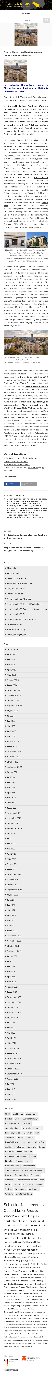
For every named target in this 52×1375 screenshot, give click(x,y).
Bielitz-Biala (9, 1277)
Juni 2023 (11, 844)
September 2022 (14, 890)
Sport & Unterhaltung (16, 629)
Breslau (8, 1119)
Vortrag (8, 1189)
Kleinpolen (26, 1290)
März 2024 (11, 798)
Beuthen (36, 1246)
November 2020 (14, 1002)
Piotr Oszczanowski (17, 1303)
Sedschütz (36, 1334)
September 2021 (14, 951)
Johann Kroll (23, 506)
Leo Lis (46, 1340)
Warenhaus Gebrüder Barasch (22, 1327)
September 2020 (14, 1012)
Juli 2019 (11, 1084)
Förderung (7, 1334)
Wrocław (9, 1194)
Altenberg (42, 1290)
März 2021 (11, 982)
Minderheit (32, 1249)
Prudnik (26, 1300)
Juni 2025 (11, 721)
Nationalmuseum (10, 1321)
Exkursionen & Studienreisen (19, 583)
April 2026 (11, 670)
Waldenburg (20, 1189)
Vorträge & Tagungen (16, 635)
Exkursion (28, 1133)
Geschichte (10, 1137)
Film (37, 1133)
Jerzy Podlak (29, 1303)
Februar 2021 (12, 987)
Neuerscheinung (12, 1253)
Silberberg (8, 1300)
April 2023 (11, 854)
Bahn (37, 1242)
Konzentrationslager (24, 1315)
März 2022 (11, 920)
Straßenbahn (42, 1312)
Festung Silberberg (26, 1287)
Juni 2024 (11, 782)
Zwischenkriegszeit (11, 1312)
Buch (17, 1119)
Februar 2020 (13, 1048)
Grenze (17, 1278)
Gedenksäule (40, 1340)
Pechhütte (7, 1340)
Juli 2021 (10, 961)
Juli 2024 (11, 777)
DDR (26, 1312)
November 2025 (14, 695)
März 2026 (11, 675)
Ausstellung (14, 499)
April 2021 (11, 977)
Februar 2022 (13, 926)
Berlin (44, 1264)
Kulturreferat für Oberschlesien (18, 1152)
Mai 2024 (11, 787)
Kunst (33, 1156)
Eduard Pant (14, 501)
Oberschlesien (26, 513)
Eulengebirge (27, 1293)
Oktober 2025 (13, 700)
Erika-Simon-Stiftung (34, 1281)
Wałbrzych (33, 1189)
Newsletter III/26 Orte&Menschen (22, 619)
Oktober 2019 (13, 1069)
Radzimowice (9, 1296)
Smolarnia (7, 1337)
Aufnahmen (21, 1337)
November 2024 (14, 757)
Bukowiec (34, 1290)
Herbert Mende (8, 1343)
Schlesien (38, 517)
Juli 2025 (11, 716)
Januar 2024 (12, 808)
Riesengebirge (21, 1175)
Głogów (7, 1303)
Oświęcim (13, 1315)
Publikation (28, 1242)
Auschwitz (14, 1287)
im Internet (33, 467)
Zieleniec (7, 1315)
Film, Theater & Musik (16, 589)
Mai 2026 (11, 665)
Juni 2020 (11, 1028)
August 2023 (12, 833)
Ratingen (19, 1246)
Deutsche (45, 1318)
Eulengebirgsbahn (17, 1330)
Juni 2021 (11, 966)
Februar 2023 (13, 864)
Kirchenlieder (30, 1337)
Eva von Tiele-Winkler (19, 504)
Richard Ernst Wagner (34, 1318)
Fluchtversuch (28, 1343)
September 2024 (14, 767)
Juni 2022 (11, 905)
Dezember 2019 (14, 1058)
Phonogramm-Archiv (29, 1340)
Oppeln (8, 1175)
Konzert (8, 1249)
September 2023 (14, 828)
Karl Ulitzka (29, 508)
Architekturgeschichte (33, 1253)
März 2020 (11, 1043)
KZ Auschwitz (8, 1324)
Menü (27, 13)
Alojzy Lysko (42, 1321)
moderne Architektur (40, 1306)
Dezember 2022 (14, 874)
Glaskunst (13, 1267)
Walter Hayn (12, 1346)
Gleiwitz (21, 1137)
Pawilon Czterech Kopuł (29, 1324)
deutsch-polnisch (12, 1128)
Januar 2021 (12, 992)
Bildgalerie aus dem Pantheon (17, 464)
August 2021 (12, 956)
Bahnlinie (7, 1306)
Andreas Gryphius (27, 1296)
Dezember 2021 (14, 936)
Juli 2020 (11, 1023)
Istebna (35, 1321)
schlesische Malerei (27, 1334)
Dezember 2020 (14, 997)
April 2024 (11, 793)
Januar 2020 (12, 1053)
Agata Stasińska (17, 1324)
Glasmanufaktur (38, 1293)
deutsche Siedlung (42, 1324)
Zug (29, 1271)
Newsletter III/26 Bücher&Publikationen (24, 604)
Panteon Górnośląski (19, 517)
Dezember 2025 (14, 690)
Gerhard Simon (8, 1327)
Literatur (9, 1161)
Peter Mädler (20, 1346)
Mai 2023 (11, 849)
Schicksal (8, 1284)
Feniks (38, 1327)
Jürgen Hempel (16, 1306)
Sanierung (35, 1175)
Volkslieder (44, 1300)
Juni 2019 (11, 1089)
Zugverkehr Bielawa (30, 1330)
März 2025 (11, 736)
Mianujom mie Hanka (19, 1309)
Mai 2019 (11, 1094)
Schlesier (16, 1284)
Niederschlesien (12, 1166)
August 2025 (13, 711)
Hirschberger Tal (25, 1274)
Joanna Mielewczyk (28, 1284)
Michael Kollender (18, 1343)
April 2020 (11, 1038)
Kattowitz (13, 510)
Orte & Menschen (14, 624)
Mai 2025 (11, 726)
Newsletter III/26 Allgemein (19, 599)
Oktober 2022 (13, 885)
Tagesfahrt (8, 1309)
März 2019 (11, 1099)
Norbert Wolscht (37, 1343)
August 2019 (12, 1079)
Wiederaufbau (16, 1290)
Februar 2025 (13, 741)
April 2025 (11, 731)
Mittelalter (20, 1281)
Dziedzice (37, 1337)
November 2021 (14, 941)
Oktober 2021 (13, 946)
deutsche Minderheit (34, 499)
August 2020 (13, 1018)
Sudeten (8, 1271)
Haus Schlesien (11, 1142)
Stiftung (21, 1312)
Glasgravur (38, 1303)
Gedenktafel (16, 1293)
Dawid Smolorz (20, 1271)
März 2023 (11, 859)
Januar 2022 (12, 931)
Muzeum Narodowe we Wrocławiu (21, 1257)
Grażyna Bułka (27, 1306)
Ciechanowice (21, 1318)
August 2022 (12, 895)
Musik (29, 1161)
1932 (42, 1315)
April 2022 (11, 915)
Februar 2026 (13, 680)
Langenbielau (8, 1330)
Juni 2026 (11, 659)
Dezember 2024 (14, 752)
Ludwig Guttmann (30, 510)
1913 (41, 1337)
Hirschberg (26, 1142)
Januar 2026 (12, 685)
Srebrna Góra (35, 1315)
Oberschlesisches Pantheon (23, 515)
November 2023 (14, 818)
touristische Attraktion (32, 1184)
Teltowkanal (28, 1346)
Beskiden (38, 1296)
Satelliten (9, 1246)
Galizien (29, 1321)
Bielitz (37, 1287)
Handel (33, 1327)
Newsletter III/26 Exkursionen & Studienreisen (27, 609)
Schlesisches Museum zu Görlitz (30, 1180)
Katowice (42, 508)
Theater (36, 1271)
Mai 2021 (11, 972)
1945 (7, 1114)
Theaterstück (34, 1300)
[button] (12, 484)
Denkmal (26, 1123)
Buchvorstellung (12, 1123)
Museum (19, 1161)
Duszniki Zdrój (10, 1281)
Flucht (28, 1246)
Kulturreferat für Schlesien (16, 1156)
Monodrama (12, 1318)
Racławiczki (14, 1337)
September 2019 (14, 1074)
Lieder (6, 1318)
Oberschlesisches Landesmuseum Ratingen (24, 1170)
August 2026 (13, 649)
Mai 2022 (11, 910)
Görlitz (31, 1137)
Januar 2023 (12, 869)
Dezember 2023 (14, 813)
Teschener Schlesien (29, 1267)
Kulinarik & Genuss (15, 594)
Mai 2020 (11, 1033)
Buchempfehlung (30, 1119)
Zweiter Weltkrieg (24, 1194)
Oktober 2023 (13, 823)
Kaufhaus (43, 1327)
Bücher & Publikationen (17, 578)
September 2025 (14, 706)
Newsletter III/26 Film (16, 614)
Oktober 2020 (13, 1007)
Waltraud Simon (21, 1321)
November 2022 (14, 879)
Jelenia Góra (40, 1142)
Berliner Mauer (33, 1312)
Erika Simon (39, 1330)
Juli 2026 (11, 654)
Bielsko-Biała (40, 1278)
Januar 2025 (12, 746)
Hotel (14, 1300)
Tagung (16, 1184)
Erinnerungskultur (33, 501)
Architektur (18, 1114)
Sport (7, 1184)
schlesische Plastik (15, 1334)
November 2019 (14, 1064)
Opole (18, 1242)
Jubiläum (8, 1147)
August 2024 (13, 772)
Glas (6, 1267)
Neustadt (19, 1300)
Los (45, 1315)
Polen (23, 1249)
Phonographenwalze (16, 1340)
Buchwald (7, 1293)
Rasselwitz (43, 1334)
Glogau (17, 1296)
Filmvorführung (39, 1274)
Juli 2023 (11, 839)
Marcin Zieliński (27, 1278)
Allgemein (11, 568)
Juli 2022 (11, 900)
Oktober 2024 (13, 762)
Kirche (42, 1147)
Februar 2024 (13, 803)
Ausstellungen (15, 495)
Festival (14, 1274)
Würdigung (32, 1309)
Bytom (16, 1249)
